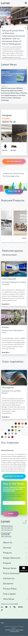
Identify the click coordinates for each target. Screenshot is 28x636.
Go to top (25, 520)
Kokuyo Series (9, 566)
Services (7, 545)
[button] (1, 65)
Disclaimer (8, 581)
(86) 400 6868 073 (7, 525)
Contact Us (8, 576)
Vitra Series (8, 596)
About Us (7, 540)
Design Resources (11, 555)
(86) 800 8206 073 (7, 527)
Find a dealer (9, 591)
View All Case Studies (9, 252)
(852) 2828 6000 (6, 534)
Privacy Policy (9, 586)
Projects (7, 560)
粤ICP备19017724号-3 (11, 627)
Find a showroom (11, 571)
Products (7, 550)
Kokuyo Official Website (9, 53)
